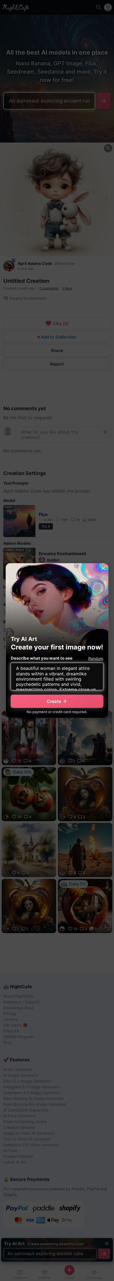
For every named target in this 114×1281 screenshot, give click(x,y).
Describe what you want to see (41, 658)
